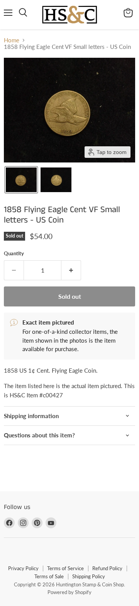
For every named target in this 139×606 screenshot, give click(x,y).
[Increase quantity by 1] (71, 270)
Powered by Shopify (69, 592)
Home (11, 40)
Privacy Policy (23, 568)
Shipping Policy (88, 576)
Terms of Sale (49, 576)
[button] (21, 180)
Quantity (14, 253)
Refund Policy (107, 568)
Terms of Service (65, 568)
